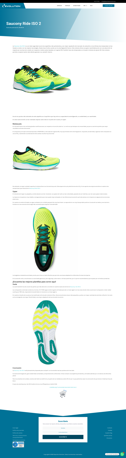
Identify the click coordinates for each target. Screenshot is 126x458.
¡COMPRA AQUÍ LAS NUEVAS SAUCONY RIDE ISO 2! (63, 387)
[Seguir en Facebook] (104, 441)
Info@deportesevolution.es (108, 1)
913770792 (96, 1)
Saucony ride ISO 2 (19, 46)
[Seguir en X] (106, 441)
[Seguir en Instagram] (109, 441)
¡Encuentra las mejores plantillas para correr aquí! (34, 282)
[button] (122, 454)
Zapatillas (59, 5)
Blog (91, 5)
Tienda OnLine (108, 5)
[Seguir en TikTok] (112, 441)
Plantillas (67, 5)
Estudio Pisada (76, 5)
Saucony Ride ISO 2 (35, 188)
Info (85, 5)
